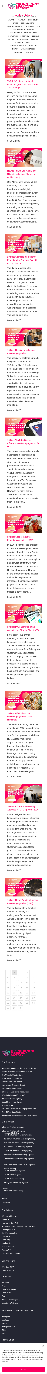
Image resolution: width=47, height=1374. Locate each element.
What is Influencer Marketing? (13, 1095)
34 (33, 1003)
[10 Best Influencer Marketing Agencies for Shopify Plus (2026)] (23, 613)
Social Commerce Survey (12, 1102)
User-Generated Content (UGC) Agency (19, 1165)
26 (14, 998)
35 (8, 1008)
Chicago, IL (6, 1236)
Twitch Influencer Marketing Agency (18, 1151)
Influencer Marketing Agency (13, 1127)
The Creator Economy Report (13, 1078)
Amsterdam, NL (8, 1246)
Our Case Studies (9, 1289)
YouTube (5, 1320)
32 (21, 1003)
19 (33, 987)
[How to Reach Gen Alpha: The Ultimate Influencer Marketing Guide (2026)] (23, 157)
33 (27, 1003)
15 (8, 987)
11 (14, 982)
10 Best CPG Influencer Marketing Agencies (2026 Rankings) (19, 716)
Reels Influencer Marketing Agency (18, 1147)
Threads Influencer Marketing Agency (19, 1159)
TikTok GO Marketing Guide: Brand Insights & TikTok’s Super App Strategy (22, 84)
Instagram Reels (8, 1327)
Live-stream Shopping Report (13, 1085)
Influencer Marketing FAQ (12, 1099)
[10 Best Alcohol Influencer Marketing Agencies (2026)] (23, 523)
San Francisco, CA (9, 1233)
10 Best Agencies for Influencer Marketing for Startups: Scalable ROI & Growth (22, 260)
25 (8, 998)
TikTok (4, 1323)
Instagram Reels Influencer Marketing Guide (19, 1115)
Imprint (4, 1199)
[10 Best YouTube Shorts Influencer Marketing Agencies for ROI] (23, 427)
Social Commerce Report (12, 1082)
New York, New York (10, 1223)
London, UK (6, 1243)
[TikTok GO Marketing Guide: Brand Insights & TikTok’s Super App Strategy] (23, 68)
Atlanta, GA (6, 1250)
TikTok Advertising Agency (14, 1171)
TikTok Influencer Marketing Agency (18, 1135)
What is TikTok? (8, 1105)
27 (21, 998)
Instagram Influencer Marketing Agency (19, 1139)
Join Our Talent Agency (11, 1299)
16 (14, 987)
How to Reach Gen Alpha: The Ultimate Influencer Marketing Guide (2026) (22, 174)
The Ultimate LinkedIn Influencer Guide (17, 1072)
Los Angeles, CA (8, 1230)
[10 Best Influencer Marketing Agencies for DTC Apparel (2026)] (23, 793)
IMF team (5, 1283)
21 (14, 993)
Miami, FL (6, 1219)
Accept (23, 1369)
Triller (4, 1330)
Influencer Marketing (11, 1133)
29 (33, 998)
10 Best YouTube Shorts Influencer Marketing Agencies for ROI (23, 443)
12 (21, 982)
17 (21, 987)
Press (4, 1286)
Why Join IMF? (8, 1267)
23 (27, 993)
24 (33, 993)
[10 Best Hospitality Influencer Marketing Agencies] (23, 337)
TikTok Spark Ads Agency (14, 1179)
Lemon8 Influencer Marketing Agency (19, 1155)
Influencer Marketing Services (13, 1131)
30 (8, 1003)
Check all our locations (11, 1253)
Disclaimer (6, 1203)
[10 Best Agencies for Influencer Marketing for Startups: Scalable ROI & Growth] (23, 243)
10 (8, 982)
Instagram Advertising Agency (16, 1183)
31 (14, 1003)
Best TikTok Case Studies (12, 1112)
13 (27, 982)
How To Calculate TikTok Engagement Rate (19, 1109)
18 (27, 987)
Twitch (4, 1333)
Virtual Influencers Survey (12, 1088)
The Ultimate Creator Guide (12, 1075)
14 (33, 982)
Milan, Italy (6, 1240)
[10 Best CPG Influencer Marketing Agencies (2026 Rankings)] (23, 700)
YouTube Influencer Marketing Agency (19, 1143)
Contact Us (6, 1293)
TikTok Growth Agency (13, 1175)
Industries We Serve (10, 1303)
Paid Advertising (9, 1169)
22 (21, 993)
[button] (43, 1346)
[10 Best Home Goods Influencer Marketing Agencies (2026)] (23, 887)
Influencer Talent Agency (13, 1190)
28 (27, 998)
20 (8, 993)
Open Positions (8, 1270)
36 (14, 1008)
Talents (6, 1189)
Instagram (6, 1317)
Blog (3, 1296)
